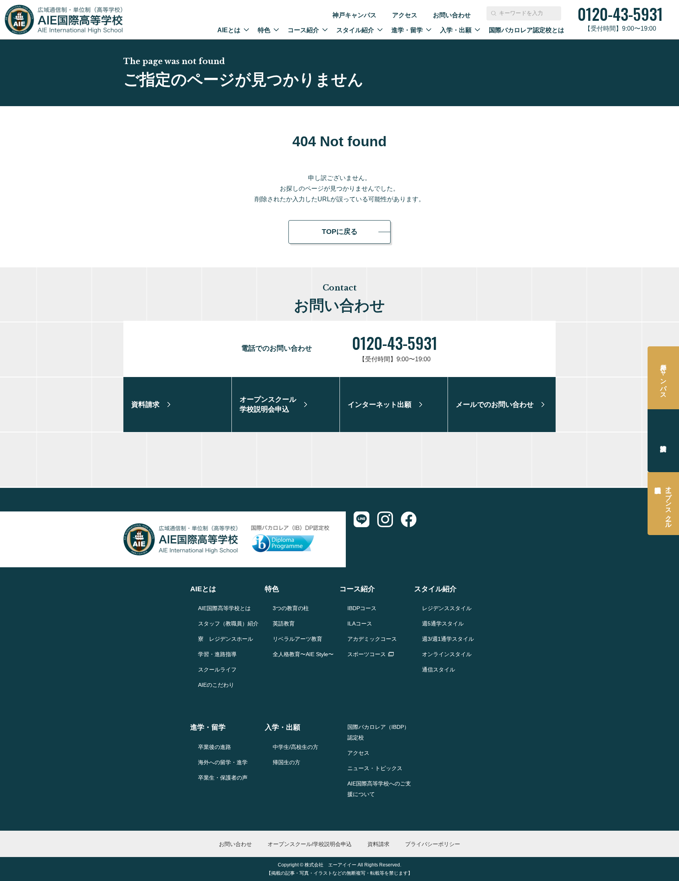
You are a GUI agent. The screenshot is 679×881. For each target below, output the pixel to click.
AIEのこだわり (216, 685)
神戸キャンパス (354, 15)
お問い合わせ (452, 15)
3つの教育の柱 (291, 608)
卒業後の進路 (214, 747)
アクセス (404, 15)
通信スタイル (438, 669)
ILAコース (359, 623)
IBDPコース (361, 608)
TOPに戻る (340, 231)
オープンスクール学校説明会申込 (668, 503)
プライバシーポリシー (432, 844)
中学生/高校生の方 (295, 747)
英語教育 (284, 623)
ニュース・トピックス (374, 768)
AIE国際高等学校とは (224, 608)
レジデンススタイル (447, 608)
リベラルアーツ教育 (297, 639)
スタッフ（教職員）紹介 (228, 623)
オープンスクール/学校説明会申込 (310, 844)
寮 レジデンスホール (225, 639)
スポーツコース (366, 654)
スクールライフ (217, 669)
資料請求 (663, 440)
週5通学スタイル (443, 623)
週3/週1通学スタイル (448, 639)
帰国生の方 (286, 762)
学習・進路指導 (217, 654)
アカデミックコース (372, 639)
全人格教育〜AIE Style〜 (303, 654)
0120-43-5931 (394, 343)
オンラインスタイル (447, 654)
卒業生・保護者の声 (223, 777)
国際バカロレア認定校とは (526, 30)
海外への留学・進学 (223, 762)
